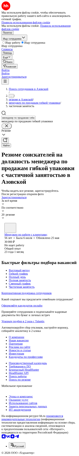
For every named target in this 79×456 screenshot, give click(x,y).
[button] (5, 70)
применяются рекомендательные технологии (32, 417)
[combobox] (18, 118)
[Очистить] (6, 126)
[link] (7, 61)
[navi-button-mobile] (5, 81)
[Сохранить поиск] (5, 141)
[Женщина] (10, 228)
